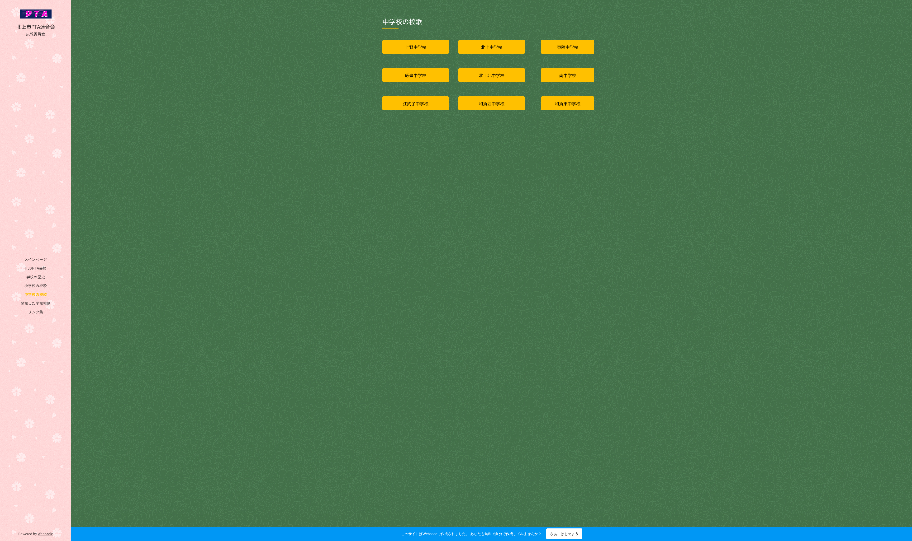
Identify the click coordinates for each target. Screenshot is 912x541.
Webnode (45, 533)
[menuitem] (35, 259)
